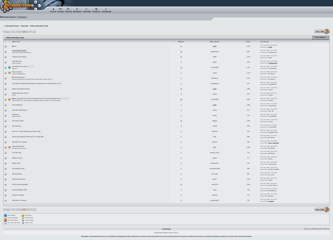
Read (13, 95)
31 (181, 67)
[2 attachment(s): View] (12, 77)
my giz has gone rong (19, 148)
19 (181, 51)
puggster (271, 201)
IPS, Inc (175, 232)
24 (21, 32)
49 (181, 99)
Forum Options (320, 37)
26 (27, 32)
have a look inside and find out (21, 52)
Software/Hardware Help (39, 26)
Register (22, 17)
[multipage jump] (29, 66)
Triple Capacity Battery (19, 50)
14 (181, 46)
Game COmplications (19, 74)
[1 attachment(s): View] (12, 46)
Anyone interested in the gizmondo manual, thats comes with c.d (32, 79)
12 (181, 57)
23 (18, 32)
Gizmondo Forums (12, 26)
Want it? (14, 68)
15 (181, 184)
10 (181, 89)
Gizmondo (24, 26)
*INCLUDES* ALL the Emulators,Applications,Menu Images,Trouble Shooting (36, 100)
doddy (215, 46)
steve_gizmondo (273, 143)
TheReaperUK (272, 63)
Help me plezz (16, 63)
